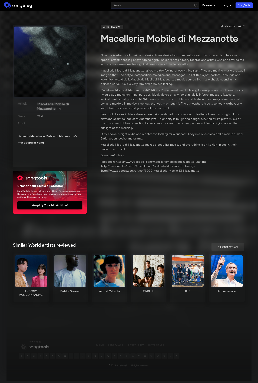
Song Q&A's (115, 344)
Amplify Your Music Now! (50, 205)
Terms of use (156, 344)
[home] (18, 5)
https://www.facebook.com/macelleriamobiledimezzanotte (155, 161)
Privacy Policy (135, 344)
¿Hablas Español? (233, 26)
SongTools (244, 5)
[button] (209, 5)
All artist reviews (228, 246)
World (40, 116)
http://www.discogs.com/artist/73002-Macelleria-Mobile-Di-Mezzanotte (150, 170)
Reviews (99, 344)
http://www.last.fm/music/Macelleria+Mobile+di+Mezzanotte (142, 166)
